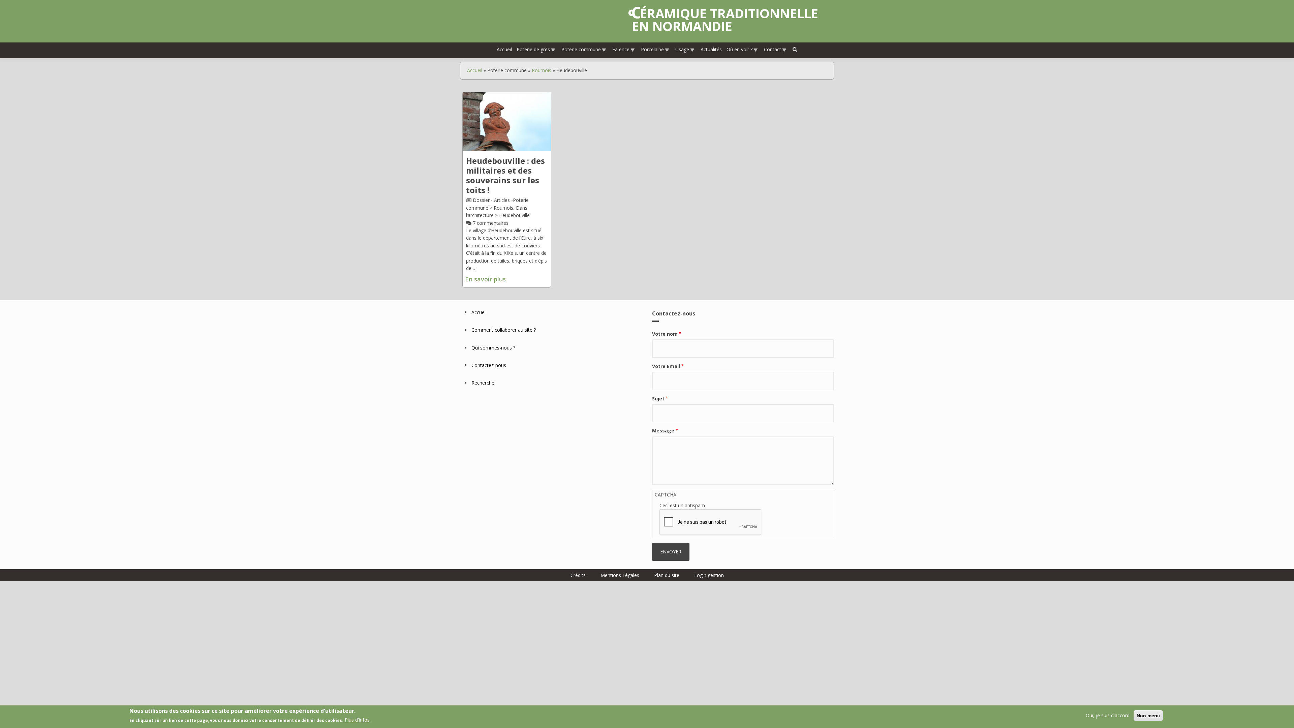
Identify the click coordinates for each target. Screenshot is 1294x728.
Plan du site (666, 575)
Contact (772, 49)
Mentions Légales (619, 575)
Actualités (711, 49)
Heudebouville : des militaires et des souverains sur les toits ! (505, 175)
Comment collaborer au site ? (503, 330)
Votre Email (666, 366)
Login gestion (709, 575)
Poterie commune (581, 49)
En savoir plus (485, 279)
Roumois (541, 70)
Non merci (1148, 715)
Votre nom (665, 334)
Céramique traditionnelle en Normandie (725, 19)
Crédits (578, 575)
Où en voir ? (739, 49)
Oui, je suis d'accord (1108, 715)
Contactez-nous (488, 365)
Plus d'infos (357, 720)
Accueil (504, 49)
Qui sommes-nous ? (493, 347)
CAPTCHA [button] (665, 494)
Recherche (482, 383)
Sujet (658, 398)
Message (663, 430)
